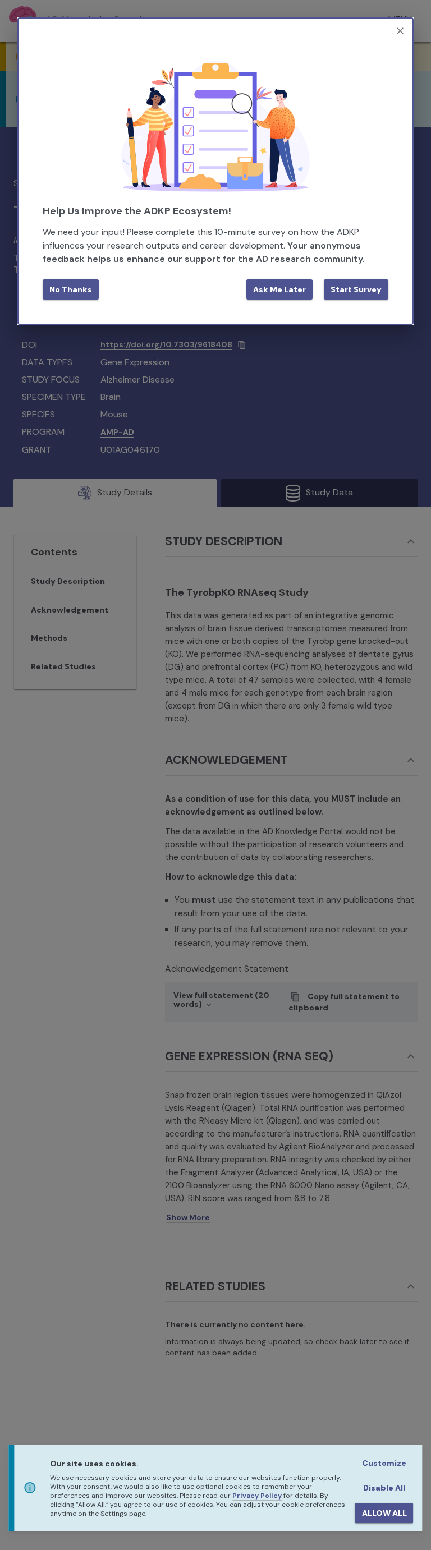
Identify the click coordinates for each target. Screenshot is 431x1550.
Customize (384, 1463)
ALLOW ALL (384, 1513)
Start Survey (356, 289)
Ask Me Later (279, 289)
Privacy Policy (257, 1495)
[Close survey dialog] (400, 30)
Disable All (384, 1488)
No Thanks (70, 289)
